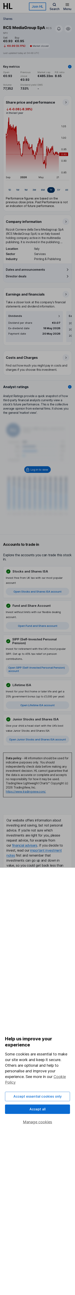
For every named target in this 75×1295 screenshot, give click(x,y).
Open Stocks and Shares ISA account (37, 591)
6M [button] (43, 189)
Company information (24, 222)
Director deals (16, 276)
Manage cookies (37, 1122)
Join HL (37, 6)
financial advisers (24, 845)
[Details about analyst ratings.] (70, 387)
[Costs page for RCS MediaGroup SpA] (38, 363)
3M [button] (34, 189)
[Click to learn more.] (70, 67)
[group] (37, 190)
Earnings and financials (25, 294)
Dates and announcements (25, 269)
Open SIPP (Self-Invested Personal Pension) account (36, 669)
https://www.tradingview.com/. (26, 791)
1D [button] (9, 189)
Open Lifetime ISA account (37, 705)
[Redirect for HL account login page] (37, 469)
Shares (7, 19)
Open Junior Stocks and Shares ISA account (37, 739)
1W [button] (17, 189)
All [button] (66, 189)
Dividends (15, 315)
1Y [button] (51, 189)
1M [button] (26, 189)
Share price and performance (30, 102)
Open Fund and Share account (37, 625)
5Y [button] (58, 189)
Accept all (37, 1109)
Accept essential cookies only (37, 1096)
